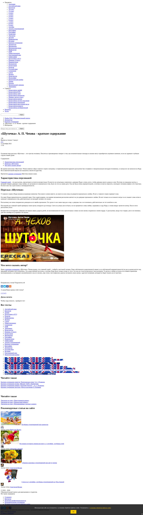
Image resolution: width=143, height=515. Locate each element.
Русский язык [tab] (9, 349)
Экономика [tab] (8, 328)
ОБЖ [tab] (6, 326)
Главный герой (6, 182)
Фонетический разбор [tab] (12, 355)
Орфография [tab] (9, 341)
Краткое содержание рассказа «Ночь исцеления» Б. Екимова (21, 387)
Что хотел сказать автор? (13, 165)
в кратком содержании (12, 269)
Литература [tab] (8, 348)
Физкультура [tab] (9, 330)
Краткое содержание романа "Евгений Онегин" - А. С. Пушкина (22, 385)
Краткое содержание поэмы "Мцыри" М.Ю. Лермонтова (19, 384)
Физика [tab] (7, 319)
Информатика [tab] (9, 318)
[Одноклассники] (10, 286)
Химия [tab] (7, 312)
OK (73, 512)
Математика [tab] (9, 335)
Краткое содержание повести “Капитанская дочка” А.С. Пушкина (23, 382)
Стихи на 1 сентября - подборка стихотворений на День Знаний (43, 482)
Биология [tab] (8, 311)
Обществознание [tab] (10, 323)
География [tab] (8, 337)
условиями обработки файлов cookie (100, 508)
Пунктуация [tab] (9, 333)
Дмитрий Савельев (16, 449)
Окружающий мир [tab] (11, 353)
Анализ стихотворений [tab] (12, 342)
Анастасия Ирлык (16, 468)
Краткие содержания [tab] (11, 344)
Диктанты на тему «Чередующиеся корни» (15, 400)
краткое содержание (15, 174)
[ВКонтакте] (2, 286)
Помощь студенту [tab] (10, 332)
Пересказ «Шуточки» (12, 164)
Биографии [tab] (8, 346)
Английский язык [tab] (11, 309)
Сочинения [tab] (8, 325)
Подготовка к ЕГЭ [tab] (11, 314)
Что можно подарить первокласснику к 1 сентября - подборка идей (41, 443)
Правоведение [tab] (9, 339)
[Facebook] (7, 286)
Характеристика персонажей (14, 162)
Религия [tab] (7, 316)
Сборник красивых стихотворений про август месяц (39, 463)
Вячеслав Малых (15, 429)
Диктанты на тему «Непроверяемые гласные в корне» (19, 404)
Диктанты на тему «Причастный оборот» (14, 402)
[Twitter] (5, 286)
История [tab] (7, 351)
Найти (21, 128)
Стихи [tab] (7, 321)
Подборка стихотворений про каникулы (35, 424)
